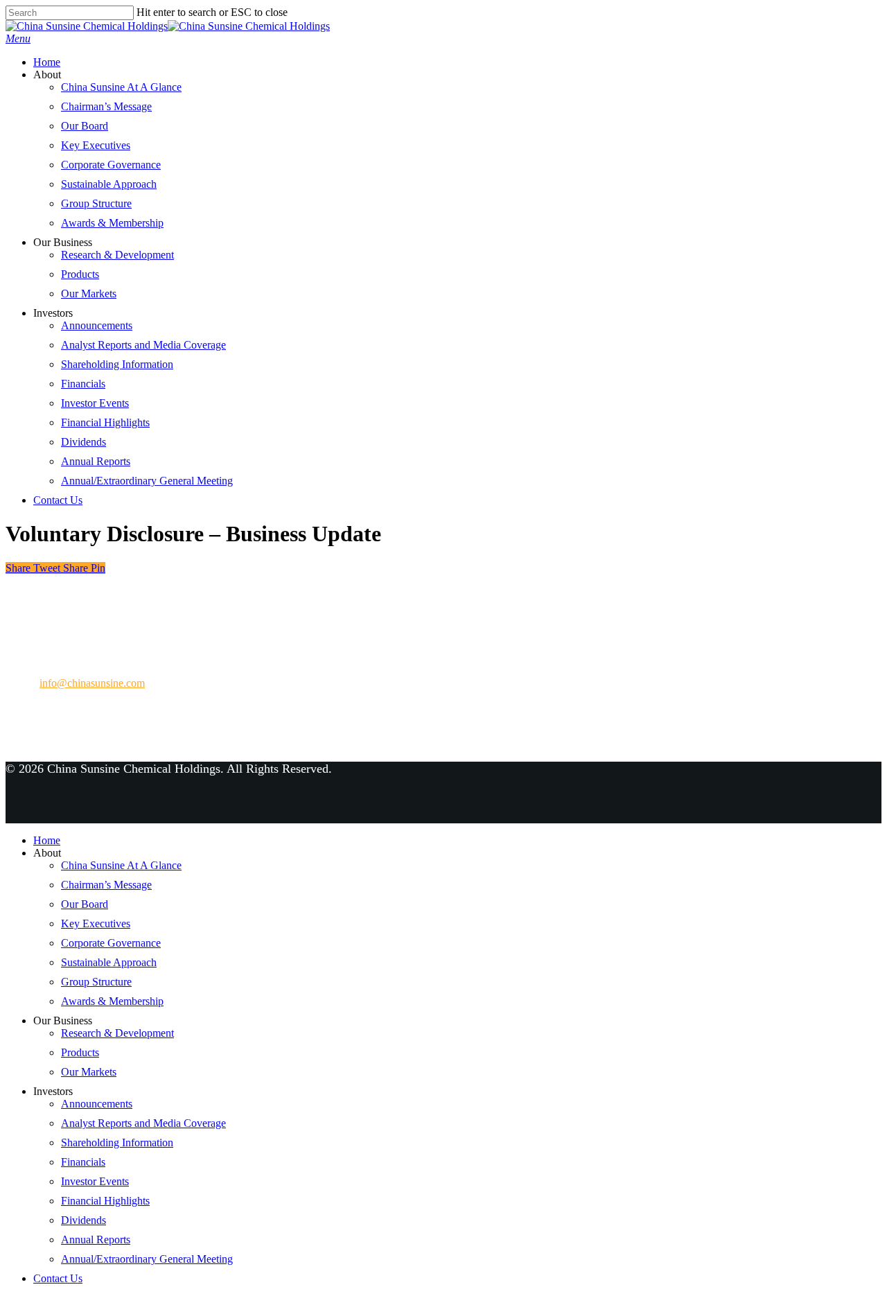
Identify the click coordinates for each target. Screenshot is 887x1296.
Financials (83, 383)
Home (46, 62)
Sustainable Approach (109, 184)
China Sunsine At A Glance (121, 87)
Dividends (83, 442)
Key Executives (95, 145)
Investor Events (95, 403)
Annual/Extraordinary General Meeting (147, 481)
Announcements (96, 325)
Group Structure (96, 203)
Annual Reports (95, 461)
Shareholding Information (117, 364)
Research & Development (117, 255)
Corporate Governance (111, 164)
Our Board (84, 126)
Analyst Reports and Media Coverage (143, 345)
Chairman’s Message (106, 106)
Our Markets (88, 293)
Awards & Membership (112, 223)
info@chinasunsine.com (92, 683)
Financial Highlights (105, 422)
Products (80, 274)
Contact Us (57, 500)
